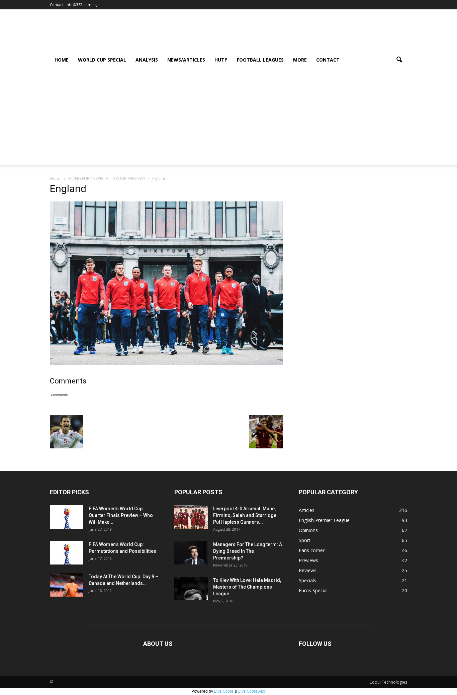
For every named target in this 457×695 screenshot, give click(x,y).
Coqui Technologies (388, 682)
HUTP (220, 60)
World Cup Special (102, 60)
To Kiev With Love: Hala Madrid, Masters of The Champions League (247, 587)
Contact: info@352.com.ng (73, 4)
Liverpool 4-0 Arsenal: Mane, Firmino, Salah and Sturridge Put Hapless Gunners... (244, 515)
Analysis (146, 60)
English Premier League (324, 520)
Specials (307, 580)
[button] (399, 60)
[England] (166, 363)
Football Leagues (260, 60)
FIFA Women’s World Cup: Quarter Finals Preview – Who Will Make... (121, 515)
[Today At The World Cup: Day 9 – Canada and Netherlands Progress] (66, 585)
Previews (308, 560)
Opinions (308, 530)
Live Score (224, 691)
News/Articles (186, 60)
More (300, 60)
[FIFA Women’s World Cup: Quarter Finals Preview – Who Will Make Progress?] (66, 517)
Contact (328, 60)
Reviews (307, 570)
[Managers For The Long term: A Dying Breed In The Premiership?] (191, 552)
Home (62, 60)
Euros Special (313, 590)
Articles (306, 510)
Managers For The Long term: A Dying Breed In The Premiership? (247, 551)
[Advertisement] (228, 118)
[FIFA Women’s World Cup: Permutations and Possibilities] (66, 552)
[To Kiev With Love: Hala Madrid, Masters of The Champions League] (191, 588)
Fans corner (312, 550)
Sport (304, 540)
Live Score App (252, 691)
